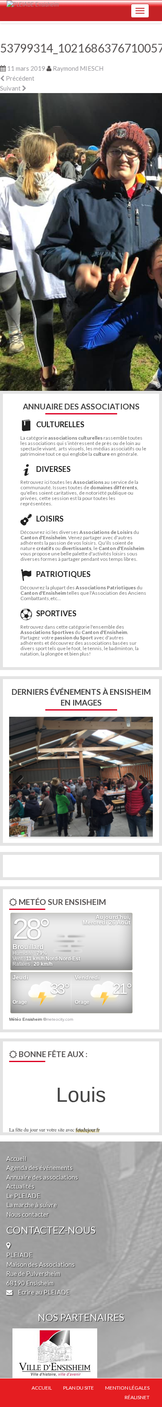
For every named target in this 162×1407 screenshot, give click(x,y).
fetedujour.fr (88, 1129)
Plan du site (78, 1388)
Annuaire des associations (42, 1177)
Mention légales (127, 1388)
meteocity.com (59, 1019)
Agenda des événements (39, 1167)
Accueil (16, 1158)
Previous (21, 780)
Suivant (11, 88)
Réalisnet (137, 1397)
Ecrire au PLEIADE (43, 1292)
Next (140, 780)
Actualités (20, 1186)
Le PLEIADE (23, 1195)
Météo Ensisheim (25, 1019)
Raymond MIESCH (78, 68)
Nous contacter (27, 1214)
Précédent (19, 78)
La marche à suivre (31, 1204)
